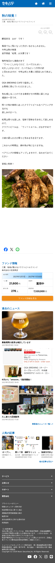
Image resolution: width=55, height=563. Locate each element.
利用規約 (5, 523)
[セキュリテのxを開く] (40, 556)
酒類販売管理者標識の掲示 (12, 513)
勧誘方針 (5, 516)
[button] (4, 447)
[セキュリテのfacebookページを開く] (35, 557)
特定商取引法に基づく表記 (12, 510)
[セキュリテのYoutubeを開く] (30, 557)
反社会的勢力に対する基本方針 (13, 519)
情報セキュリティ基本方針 (12, 507)
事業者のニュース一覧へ (42, 424)
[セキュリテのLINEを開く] (51, 557)
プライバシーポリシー (10, 503)
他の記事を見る (45, 461)
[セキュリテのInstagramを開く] (46, 557)
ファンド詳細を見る (27, 298)
